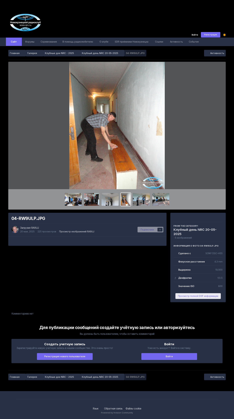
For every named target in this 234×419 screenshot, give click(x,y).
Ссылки (159, 41)
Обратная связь (113, 408)
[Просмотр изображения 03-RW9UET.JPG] (110, 199)
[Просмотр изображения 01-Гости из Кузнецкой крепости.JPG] (91, 199)
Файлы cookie (133, 408)
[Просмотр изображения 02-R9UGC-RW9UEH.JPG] (73, 199)
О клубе (103, 41)
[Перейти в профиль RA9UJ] (14, 229)
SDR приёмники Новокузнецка (131, 41)
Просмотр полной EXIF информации (198, 296)
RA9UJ (35, 227)
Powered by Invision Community (117, 412)
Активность (176, 41)
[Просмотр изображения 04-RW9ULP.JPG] (126, 199)
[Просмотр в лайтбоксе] (117, 125)
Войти (195, 35)
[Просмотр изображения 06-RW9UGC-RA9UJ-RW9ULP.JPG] (160, 199)
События (194, 41)
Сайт (14, 41)
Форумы (29, 41)
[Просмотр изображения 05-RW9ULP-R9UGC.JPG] (141, 199)
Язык (96, 408)
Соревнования (49, 41)
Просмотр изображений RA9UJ (76, 231)
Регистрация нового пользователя (64, 356)
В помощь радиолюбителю (78, 41)
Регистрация (210, 34)
